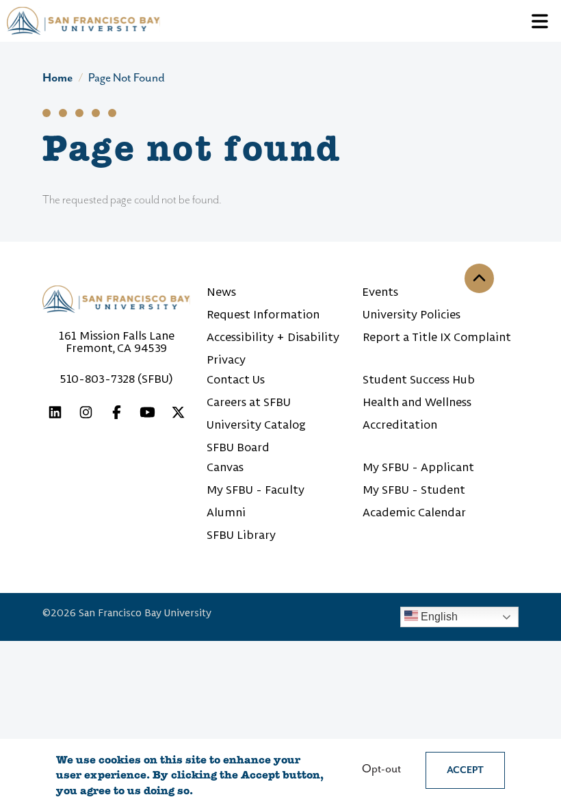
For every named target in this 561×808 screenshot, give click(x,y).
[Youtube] (147, 414)
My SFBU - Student (414, 489)
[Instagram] (85, 414)
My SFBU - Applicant (418, 467)
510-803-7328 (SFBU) (116, 378)
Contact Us (236, 379)
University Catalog (256, 424)
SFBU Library (241, 535)
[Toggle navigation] (539, 21)
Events (380, 292)
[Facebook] (116, 414)
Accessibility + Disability (273, 337)
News (221, 292)
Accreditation (400, 424)
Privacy (226, 359)
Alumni (226, 512)
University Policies (411, 314)
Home (57, 78)
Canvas (225, 467)
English (438, 616)
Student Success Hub (419, 379)
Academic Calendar (414, 512)
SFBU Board (238, 447)
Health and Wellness (417, 402)
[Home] (83, 21)
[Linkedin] (55, 414)
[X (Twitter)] (178, 414)
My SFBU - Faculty (255, 489)
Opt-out (381, 769)
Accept (465, 770)
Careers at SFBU (249, 402)
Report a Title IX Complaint (437, 337)
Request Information (263, 314)
